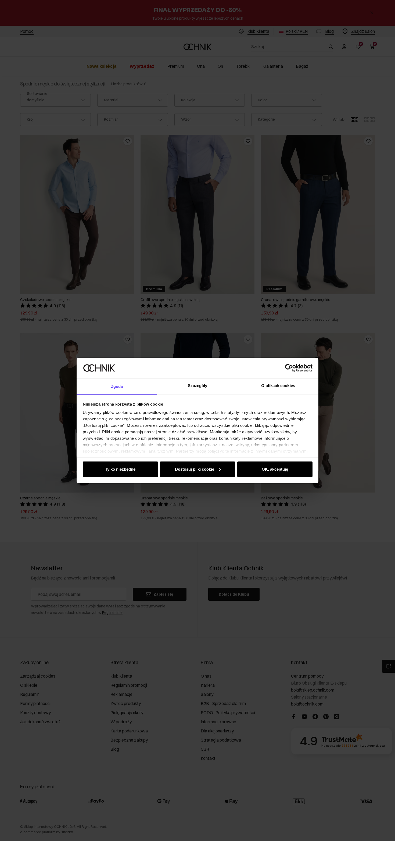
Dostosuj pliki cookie (194, 469)
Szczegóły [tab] (197, 385)
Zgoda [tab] (117, 386)
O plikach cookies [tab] (278, 385)
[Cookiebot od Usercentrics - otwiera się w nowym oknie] (289, 368)
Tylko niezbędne (120, 469)
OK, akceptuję (275, 469)
